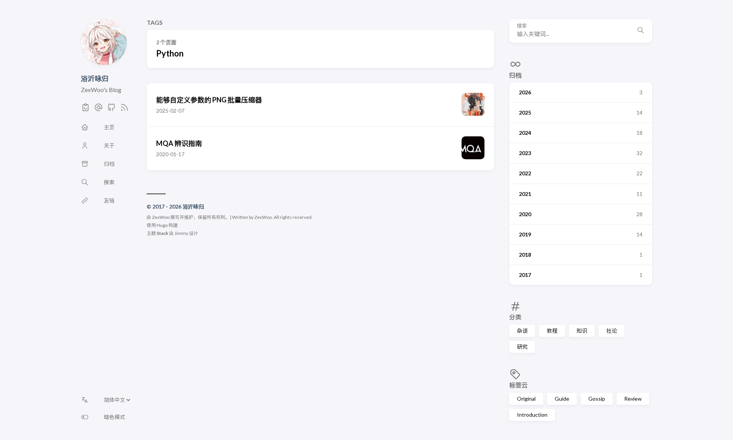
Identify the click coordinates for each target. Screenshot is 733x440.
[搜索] (640, 31)
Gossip (596, 398)
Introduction (532, 414)
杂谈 (522, 330)
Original (526, 398)
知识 (581, 330)
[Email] (98, 109)
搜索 (522, 26)
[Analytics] (85, 109)
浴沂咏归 (94, 78)
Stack (162, 233)
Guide (562, 398)
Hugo (162, 225)
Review (633, 398)
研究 (522, 346)
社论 (611, 330)
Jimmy (181, 233)
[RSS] (124, 109)
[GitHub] (111, 109)
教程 (552, 330)
